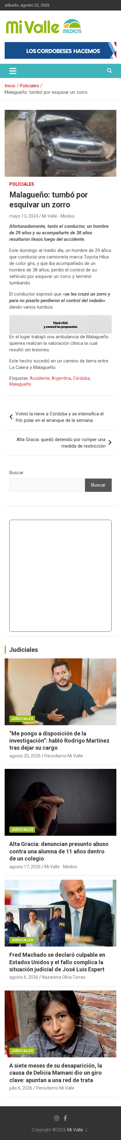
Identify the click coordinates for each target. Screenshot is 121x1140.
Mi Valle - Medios (58, 216)
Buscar (16, 472)
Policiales (21, 184)
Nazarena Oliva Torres (63, 977)
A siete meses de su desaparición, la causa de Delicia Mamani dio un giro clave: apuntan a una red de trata (55, 1072)
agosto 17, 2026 (25, 866)
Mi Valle (75, 1130)
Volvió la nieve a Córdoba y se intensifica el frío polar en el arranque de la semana (60, 417)
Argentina (61, 378)
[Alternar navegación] (13, 71)
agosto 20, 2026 (25, 755)
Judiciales (23, 649)
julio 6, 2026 (20, 1088)
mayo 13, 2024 (23, 216)
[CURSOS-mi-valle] (60, 318)
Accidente (40, 378)
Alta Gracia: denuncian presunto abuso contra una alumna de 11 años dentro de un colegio (59, 851)
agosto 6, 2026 (23, 977)
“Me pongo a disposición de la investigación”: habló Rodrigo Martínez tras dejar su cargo (59, 740)
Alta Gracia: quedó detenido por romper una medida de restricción (60, 443)
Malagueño (20, 384)
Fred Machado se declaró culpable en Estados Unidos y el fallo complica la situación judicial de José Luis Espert (57, 962)
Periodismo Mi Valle (63, 755)
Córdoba (81, 378)
